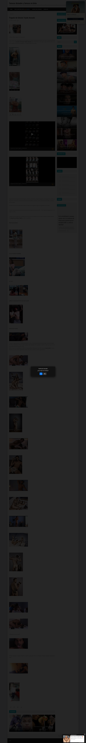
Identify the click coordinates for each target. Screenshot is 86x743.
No (44, 373)
